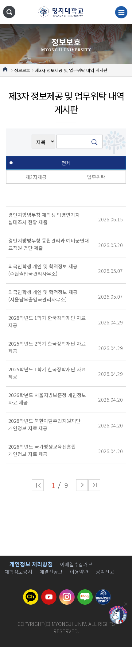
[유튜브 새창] (48, 593)
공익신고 (105, 571)
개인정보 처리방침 (31, 564)
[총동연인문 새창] (103, 593)
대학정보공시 (18, 571)
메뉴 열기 (121, 12)
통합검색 (9, 12)
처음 (38, 485)
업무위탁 (96, 177)
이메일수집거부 (76, 564)
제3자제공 (36, 177)
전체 (66, 163)
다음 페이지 (82, 485)
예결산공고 (51, 571)
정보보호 (22, 70)
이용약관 (79, 571)
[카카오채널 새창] (30, 593)
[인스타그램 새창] (67, 593)
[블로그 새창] (85, 593)
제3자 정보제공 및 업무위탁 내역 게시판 (71, 70)
